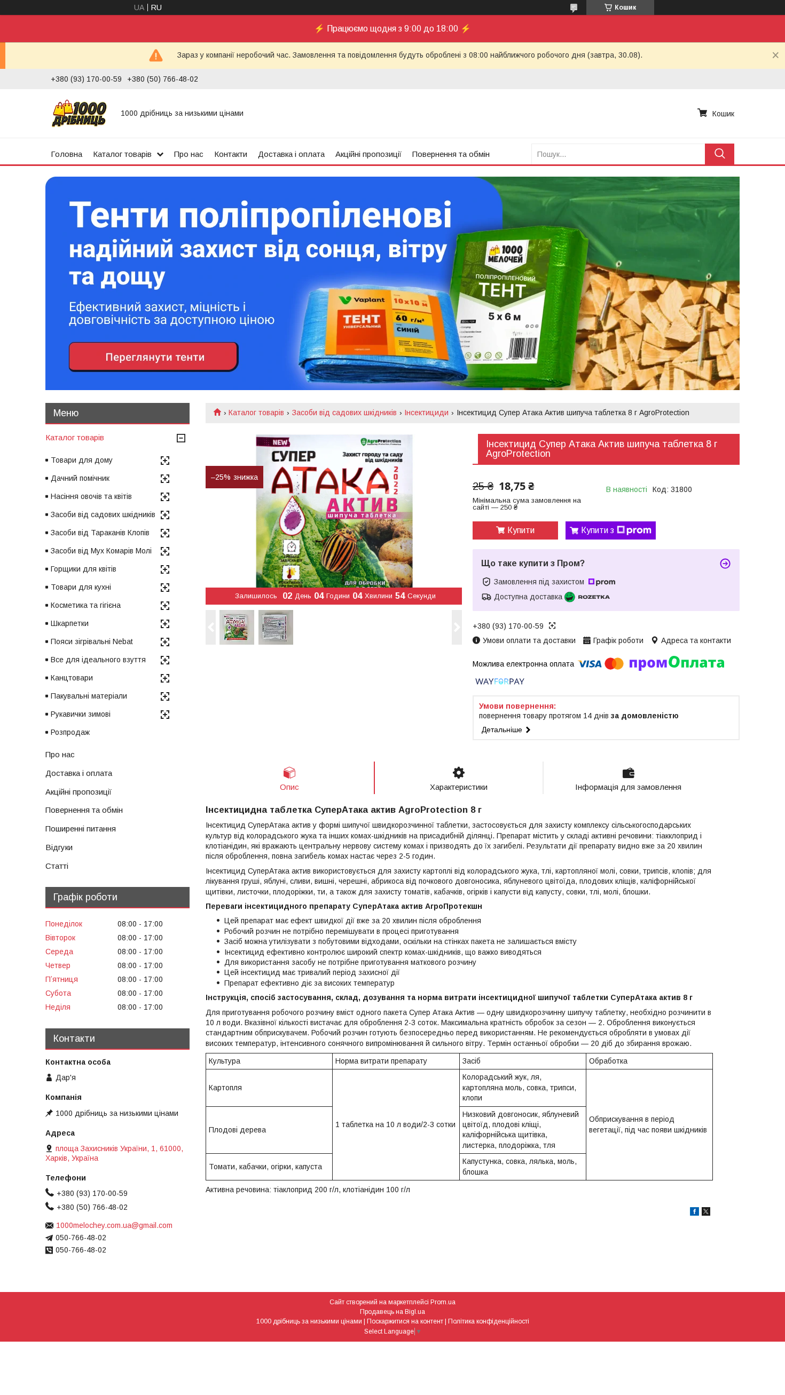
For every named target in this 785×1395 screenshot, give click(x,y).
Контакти (230, 153)
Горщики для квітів (83, 569)
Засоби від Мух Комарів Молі (101, 550)
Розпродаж (70, 732)
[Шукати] (719, 154)
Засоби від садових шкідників (344, 412)
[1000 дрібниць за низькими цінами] (79, 113)
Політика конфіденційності (488, 1321)
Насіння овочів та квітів (91, 496)
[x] (706, 1213)
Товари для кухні (81, 587)
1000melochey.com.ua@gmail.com (114, 1225)
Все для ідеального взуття (98, 659)
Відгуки (59, 847)
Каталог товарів (122, 153)
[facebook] (694, 1213)
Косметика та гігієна (86, 605)
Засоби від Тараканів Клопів (100, 532)
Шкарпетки (70, 623)
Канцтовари (72, 677)
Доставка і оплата (291, 153)
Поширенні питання (80, 828)
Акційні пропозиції (368, 153)
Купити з (597, 530)
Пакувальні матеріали (89, 696)
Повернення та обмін (451, 153)
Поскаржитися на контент (405, 1321)
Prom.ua (443, 1302)
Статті (56, 865)
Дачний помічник (80, 478)
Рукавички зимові (81, 714)
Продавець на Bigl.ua (392, 1311)
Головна (66, 153)
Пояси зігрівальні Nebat (92, 641)
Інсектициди (426, 412)
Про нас (188, 153)
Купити (521, 530)
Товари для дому (82, 460)
